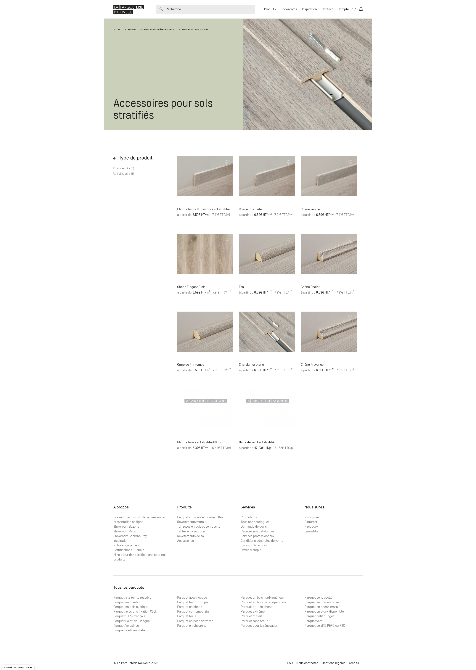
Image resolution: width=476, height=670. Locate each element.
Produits (270, 9)
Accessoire (123, 168)
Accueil (116, 29)
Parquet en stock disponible (324, 611)
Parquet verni (314, 621)
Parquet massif (251, 616)
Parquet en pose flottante (195, 621)
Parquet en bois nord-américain (263, 598)
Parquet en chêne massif (322, 607)
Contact (327, 9)
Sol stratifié (124, 173)
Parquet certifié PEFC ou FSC (325, 626)
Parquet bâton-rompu (192, 602)
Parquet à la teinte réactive (132, 598)
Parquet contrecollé (318, 598)
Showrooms (289, 9)
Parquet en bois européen (323, 602)
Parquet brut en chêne (256, 607)
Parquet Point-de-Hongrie (131, 621)
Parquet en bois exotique (130, 607)
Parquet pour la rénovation (259, 626)
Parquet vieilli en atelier (130, 630)
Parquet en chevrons (191, 626)
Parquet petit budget (319, 616)
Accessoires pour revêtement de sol (157, 29)
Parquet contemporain (193, 611)
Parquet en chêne (189, 607)
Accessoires (130, 29)
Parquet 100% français (129, 616)
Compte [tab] (343, 9)
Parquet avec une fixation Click (135, 611)
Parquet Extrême (253, 611)
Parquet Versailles (126, 626)
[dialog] (18, 667)
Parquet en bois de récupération (263, 602)
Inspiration (309, 9)
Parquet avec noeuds (192, 598)
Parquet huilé (186, 616)
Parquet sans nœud (254, 621)
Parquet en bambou (127, 602)
